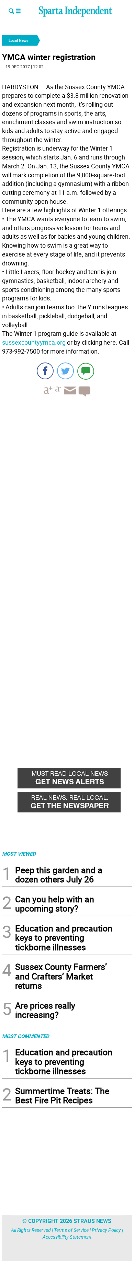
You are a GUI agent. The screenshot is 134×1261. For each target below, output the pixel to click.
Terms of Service (71, 1230)
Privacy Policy (106, 1230)
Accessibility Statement (67, 1237)
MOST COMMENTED (25, 1036)
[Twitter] (65, 370)
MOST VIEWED (19, 853)
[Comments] (85, 370)
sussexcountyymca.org (34, 342)
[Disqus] (67, 489)
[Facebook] (45, 370)
